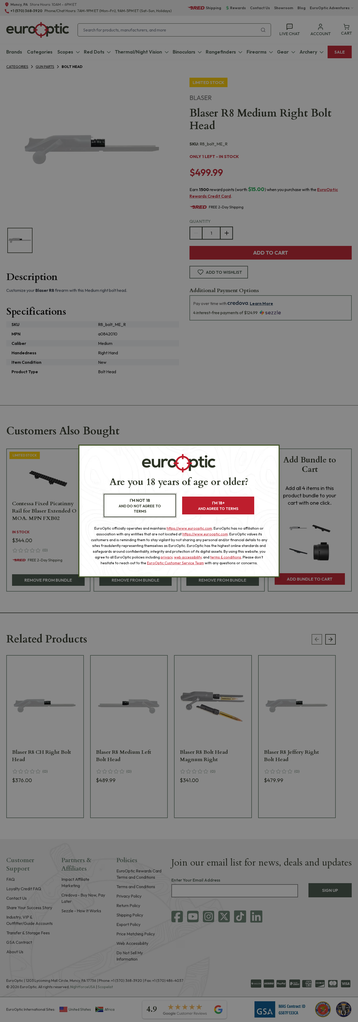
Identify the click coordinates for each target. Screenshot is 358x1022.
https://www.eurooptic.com (189, 528)
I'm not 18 (140, 506)
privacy (166, 557)
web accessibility (188, 557)
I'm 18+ (218, 505)
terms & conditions (225, 557)
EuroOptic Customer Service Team (175, 563)
